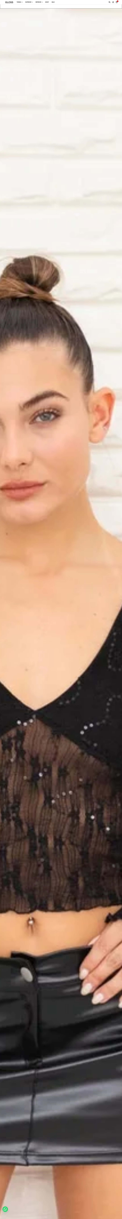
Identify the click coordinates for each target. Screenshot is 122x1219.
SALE (53, 2)
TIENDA (19, 2)
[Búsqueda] (109, 2)
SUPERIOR (28, 2)
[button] (5, 1209)
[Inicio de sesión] (113, 2)
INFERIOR (38, 2)
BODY (47, 2)
